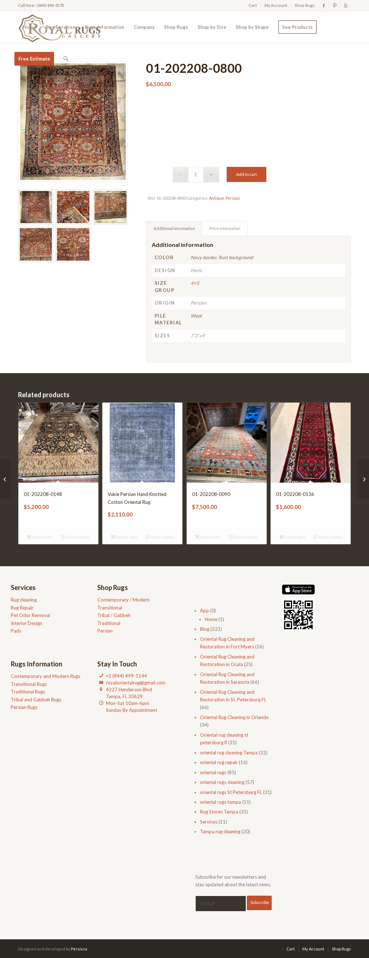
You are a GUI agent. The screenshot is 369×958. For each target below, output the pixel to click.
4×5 (195, 283)
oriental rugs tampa (220, 802)
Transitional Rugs (29, 684)
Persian (233, 198)
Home (211, 619)
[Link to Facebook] (324, 5)
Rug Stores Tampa (219, 812)
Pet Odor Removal (30, 615)
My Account (275, 5)
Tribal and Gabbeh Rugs (36, 699)
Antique (216, 198)
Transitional (109, 608)
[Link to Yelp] (345, 5)
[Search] (66, 59)
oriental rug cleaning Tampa (229, 752)
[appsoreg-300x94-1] (298, 589)
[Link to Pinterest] (334, 5)
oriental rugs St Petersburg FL (231, 792)
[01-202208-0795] (5, 479)
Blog (204, 629)
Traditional (108, 623)
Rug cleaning (24, 600)
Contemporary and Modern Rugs (45, 676)
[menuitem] (253, 5)
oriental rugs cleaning (222, 782)
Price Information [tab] (224, 228)
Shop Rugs (305, 5)
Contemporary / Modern (123, 600)
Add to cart (246, 174)
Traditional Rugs (28, 692)
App (204, 610)
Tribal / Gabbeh (113, 615)
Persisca (79, 948)
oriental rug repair (219, 762)
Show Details (77, 537)
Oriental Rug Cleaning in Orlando (234, 717)
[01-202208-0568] (363, 479)
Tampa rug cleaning (220, 831)
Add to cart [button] (42, 537)
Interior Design (26, 623)
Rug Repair (22, 608)
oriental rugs (213, 772)
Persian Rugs (24, 707)
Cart (253, 5)
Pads (16, 631)
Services (208, 822)
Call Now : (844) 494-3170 (41, 5)
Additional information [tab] (174, 228)
